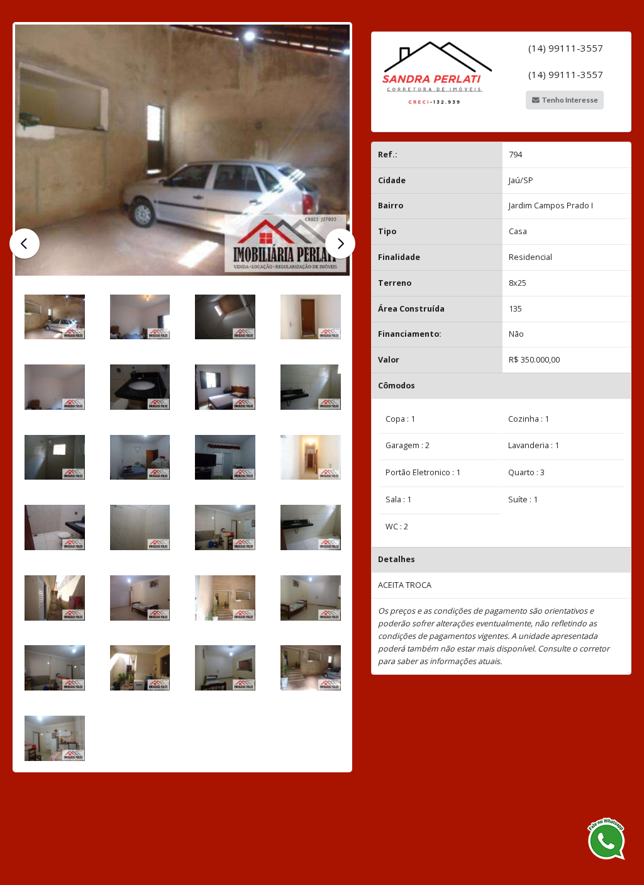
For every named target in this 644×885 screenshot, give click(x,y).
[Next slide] (340, 243)
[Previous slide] (24, 243)
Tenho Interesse (569, 99)
